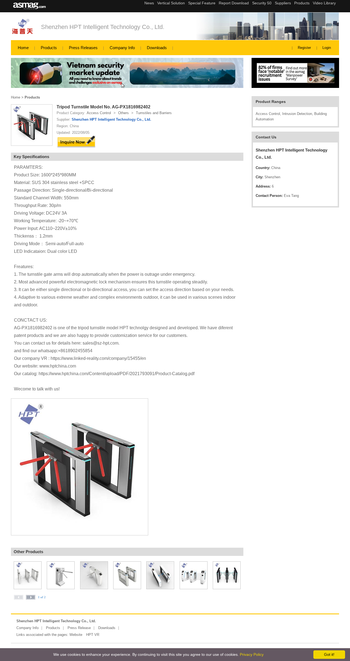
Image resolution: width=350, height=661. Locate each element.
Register (304, 48)
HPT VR (92, 635)
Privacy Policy (252, 654)
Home (23, 47)
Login (326, 48)
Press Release (79, 628)
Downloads (157, 47)
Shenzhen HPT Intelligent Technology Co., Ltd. (102, 26)
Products (49, 47)
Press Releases (83, 47)
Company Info (122, 47)
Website (75, 635)
